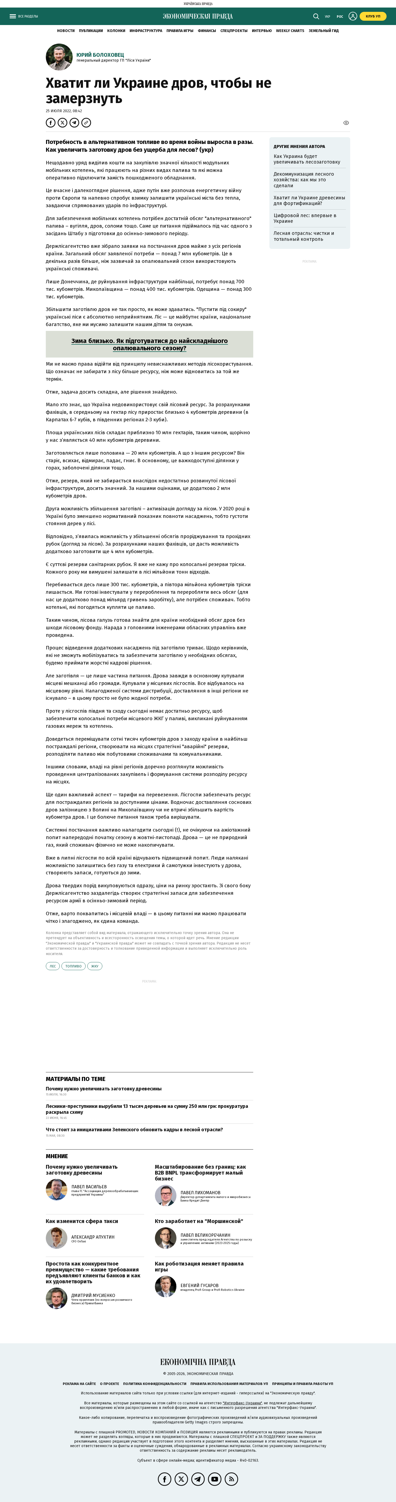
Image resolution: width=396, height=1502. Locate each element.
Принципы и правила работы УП (302, 1384)
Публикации (91, 31)
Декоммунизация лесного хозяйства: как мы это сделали (304, 180)
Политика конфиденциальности (154, 1384)
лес (53, 966)
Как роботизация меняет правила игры (199, 1266)
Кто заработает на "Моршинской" (199, 1221)
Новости (66, 31)
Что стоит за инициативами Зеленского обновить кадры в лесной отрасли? (134, 1130)
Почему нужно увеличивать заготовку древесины (104, 1089)
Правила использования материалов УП (229, 1384)
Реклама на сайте (79, 1384)
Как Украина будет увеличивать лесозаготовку (307, 159)
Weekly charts (290, 31)
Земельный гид (324, 31)
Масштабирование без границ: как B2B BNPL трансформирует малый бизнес (200, 1173)
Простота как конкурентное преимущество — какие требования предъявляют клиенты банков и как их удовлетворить (93, 1272)
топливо (73, 966)
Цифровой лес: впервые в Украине (305, 218)
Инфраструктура (146, 31)
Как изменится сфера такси (82, 1221)
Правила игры (179, 31)
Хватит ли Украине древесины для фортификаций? (309, 201)
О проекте (109, 1384)
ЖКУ (94, 966)
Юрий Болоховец (100, 55)
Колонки (116, 31)
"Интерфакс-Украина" (242, 1403)
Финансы (207, 31)
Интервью (262, 31)
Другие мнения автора (299, 146)
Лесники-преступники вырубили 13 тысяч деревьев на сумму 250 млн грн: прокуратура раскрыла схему (147, 1109)
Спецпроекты (234, 31)
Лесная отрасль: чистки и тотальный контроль (304, 236)
